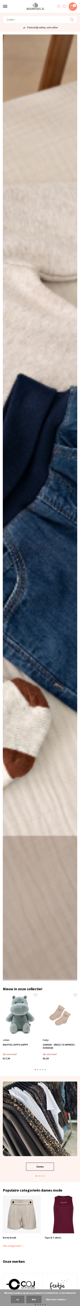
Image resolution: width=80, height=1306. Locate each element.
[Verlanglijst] (64, 6)
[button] (37, 977)
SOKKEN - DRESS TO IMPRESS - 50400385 (59, 1046)
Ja (17, 1299)
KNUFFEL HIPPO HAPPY (15, 1044)
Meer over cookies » (56, 1299)
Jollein (6, 1040)
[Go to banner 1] (40, 1126)
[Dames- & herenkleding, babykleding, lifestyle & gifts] (35, 6)
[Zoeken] (72, 19)
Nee (34, 1299)
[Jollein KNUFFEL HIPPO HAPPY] (20, 1015)
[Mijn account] (58, 6)
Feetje (46, 1040)
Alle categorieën (12, 1245)
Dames (40, 1166)
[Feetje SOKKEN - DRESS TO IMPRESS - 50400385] (60, 1015)
